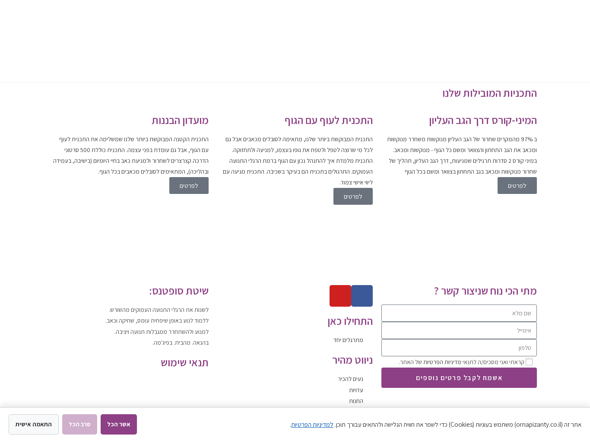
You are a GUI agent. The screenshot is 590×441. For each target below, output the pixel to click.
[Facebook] (362, 296)
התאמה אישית (34, 424)
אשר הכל (118, 424)
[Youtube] (340, 296)
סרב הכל (80, 424)
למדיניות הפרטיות (312, 424)
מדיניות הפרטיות (442, 362)
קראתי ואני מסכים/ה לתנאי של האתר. (461, 362)
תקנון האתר (195, 381)
